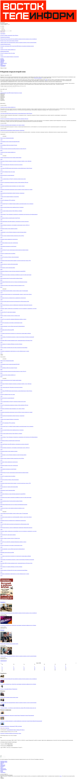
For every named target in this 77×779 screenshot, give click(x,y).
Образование (2, 765)
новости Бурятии (3, 92)
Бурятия (15, 92)
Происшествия (3, 768)
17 (2, 668)
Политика (2, 59)
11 (13, 667)
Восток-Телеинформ (38, 77)
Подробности (2, 602)
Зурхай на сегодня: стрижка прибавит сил (7, 107)
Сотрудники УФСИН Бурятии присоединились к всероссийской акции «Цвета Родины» (16, 113)
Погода (1, 770)
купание (20, 92)
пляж (46, 79)
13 (34, 667)
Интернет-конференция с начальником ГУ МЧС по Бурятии (11, 726)
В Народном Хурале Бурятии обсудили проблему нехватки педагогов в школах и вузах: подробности (18, 612)
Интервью (2, 630)
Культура (2, 62)
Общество (2, 61)
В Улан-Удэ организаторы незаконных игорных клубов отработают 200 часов (14, 118)
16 (65, 667)
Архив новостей (3, 660)
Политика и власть (3, 761)
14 (44, 667)
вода (18, 92)
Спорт (1, 64)
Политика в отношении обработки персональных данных (10, 733)
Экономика (2, 60)
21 (44, 668)
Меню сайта (2, 31)
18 (13, 668)
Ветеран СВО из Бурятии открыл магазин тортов (9, 643)
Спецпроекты (2, 772)
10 (2, 667)
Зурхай (1, 771)
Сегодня (1, 58)
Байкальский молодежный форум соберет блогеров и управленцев (12, 130)
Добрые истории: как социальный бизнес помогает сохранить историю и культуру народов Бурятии (18, 702)
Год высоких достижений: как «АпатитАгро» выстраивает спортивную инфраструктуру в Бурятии (18, 625)
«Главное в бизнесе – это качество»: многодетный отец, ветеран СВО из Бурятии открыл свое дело (18, 707)
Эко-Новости (2, 764)
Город (1, 763)
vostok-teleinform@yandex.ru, (12, 729)
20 (34, 668)
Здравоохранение (3, 63)
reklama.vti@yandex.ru (21, 729)
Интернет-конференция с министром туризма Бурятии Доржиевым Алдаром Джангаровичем (17, 715)
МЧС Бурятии (11, 92)
